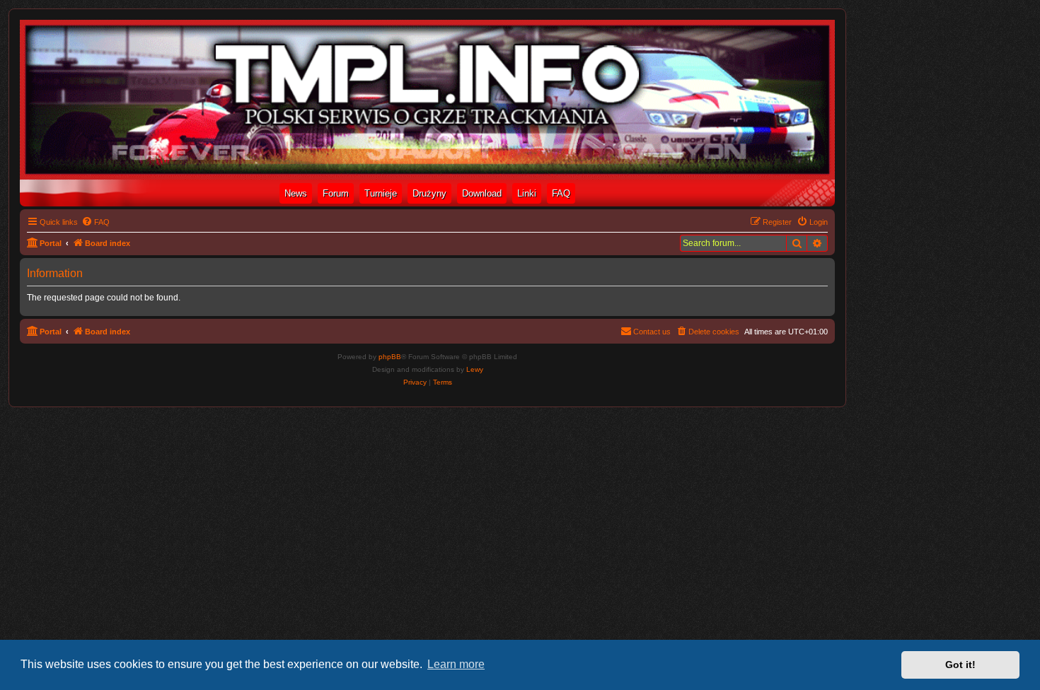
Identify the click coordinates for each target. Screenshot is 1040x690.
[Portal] (427, 100)
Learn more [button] (456, 664)
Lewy (474, 369)
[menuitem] (95, 222)
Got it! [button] (960, 664)
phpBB (390, 357)
